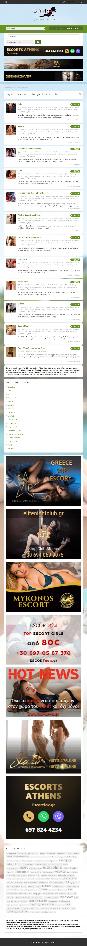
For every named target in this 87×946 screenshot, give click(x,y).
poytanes (51, 890)
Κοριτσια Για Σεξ (52, 901)
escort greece (22, 872)
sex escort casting (12, 893)
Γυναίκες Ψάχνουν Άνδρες (43, 109)
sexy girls (37, 893)
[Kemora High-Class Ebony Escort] (11, 201)
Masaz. (46, 886)
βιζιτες (42, 908)
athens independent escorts (18, 857)
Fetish (29, 107)
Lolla (20, 104)
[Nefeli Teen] (11, 290)
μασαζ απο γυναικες (17, 911)
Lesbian (43, 107)
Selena (21, 304)
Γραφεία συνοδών (13, 427)
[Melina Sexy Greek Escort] (11, 223)
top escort (18, 897)
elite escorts (55, 864)
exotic (38, 875)
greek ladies (18, 882)
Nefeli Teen (23, 282)
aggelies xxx (22, 853)
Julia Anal (22, 259)
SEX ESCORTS (23, 893)
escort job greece (48, 872)
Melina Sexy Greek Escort (29, 215)
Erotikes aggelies (12, 868)
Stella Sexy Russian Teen (29, 237)
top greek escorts (37, 897)
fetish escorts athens (30, 879)
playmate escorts (33, 890)
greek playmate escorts (30, 882)
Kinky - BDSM (36, 107)
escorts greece (22, 875)
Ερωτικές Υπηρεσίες (57, 109)
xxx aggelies (15, 901)
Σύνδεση (79, 2)
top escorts (26, 897)
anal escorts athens (33, 853)
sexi (30, 894)
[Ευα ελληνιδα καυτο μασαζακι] (11, 356)
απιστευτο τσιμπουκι (28, 908)
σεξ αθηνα (45, 912)
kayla (8, 886)
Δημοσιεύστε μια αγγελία (66, 28)
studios (72, 893)
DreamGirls (22, 111)
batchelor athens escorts (40, 861)
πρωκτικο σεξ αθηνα (34, 912)
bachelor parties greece (57, 857)
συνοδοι (53, 912)
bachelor (33, 857)
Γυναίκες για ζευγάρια (30, 109)
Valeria (21, 126)
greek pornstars (43, 882)
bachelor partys (27, 861)
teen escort (10, 897)
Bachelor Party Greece (14, 861)
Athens (42, 853)
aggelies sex (11, 853)
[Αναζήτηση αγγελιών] (38, 42)
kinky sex (24, 886)
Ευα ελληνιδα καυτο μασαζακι (31, 348)
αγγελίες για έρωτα (64, 901)
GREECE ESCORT (44, 879)
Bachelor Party (71, 857)
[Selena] (11, 312)
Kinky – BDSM (12, 398)
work (8, 901)
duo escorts (46, 864)
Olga (20, 171)
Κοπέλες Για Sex (67, 109)
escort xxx (31, 875)
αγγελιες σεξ (59, 905)
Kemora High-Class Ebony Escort (33, 193)
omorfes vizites (12, 890)
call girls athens (27, 864)
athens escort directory (56, 853)
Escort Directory (70, 868)
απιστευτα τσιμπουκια (13, 908)
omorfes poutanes (72, 886)
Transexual (11, 412)
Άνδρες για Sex (12, 419)
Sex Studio (48, 107)
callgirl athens (53, 861)
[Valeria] (11, 134)
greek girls (10, 882)
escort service (11, 875)
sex (70, 889)
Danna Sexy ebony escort (29, 148)
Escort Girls (24, 107)
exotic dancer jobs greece (66, 875)
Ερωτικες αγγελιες (38, 901)
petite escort (23, 890)
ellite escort (64, 864)
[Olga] (11, 179)
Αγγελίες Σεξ (62, 107)
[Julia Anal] (11, 267)
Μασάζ (75, 109)
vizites (76, 897)
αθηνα (67, 905)
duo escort (38, 864)
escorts (60, 871)
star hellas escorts (48, 893)
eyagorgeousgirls (31, 351)
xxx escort (24, 901)
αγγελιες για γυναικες (42, 904)
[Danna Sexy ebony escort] (11, 157)
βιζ (37, 908)
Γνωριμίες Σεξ (70, 107)
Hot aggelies (72, 882)
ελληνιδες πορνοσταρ (52, 908)
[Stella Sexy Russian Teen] (11, 245)
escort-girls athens (35, 868)
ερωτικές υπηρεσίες (67, 908)
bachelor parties (43, 857)
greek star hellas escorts (56, 882)
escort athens (52, 867)
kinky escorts (16, 886)
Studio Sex (55, 107)
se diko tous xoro (61, 890)
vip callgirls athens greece (51, 897)
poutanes (43, 890)
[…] (64, 117)
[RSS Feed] (6, 2)
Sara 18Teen (23, 326)
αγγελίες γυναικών (12, 905)
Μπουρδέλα (11, 448)
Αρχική (7, 87)
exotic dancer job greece (49, 875)
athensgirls (73, 853)
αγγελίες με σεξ (23, 905)
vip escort (66, 897)
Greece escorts (56, 879)
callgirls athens (13, 864)
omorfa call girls (58, 886)
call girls (65, 860)
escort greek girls (35, 872)
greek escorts (69, 878)
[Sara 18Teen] (11, 334)
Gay (9, 394)
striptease (62, 894)
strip (56, 894)
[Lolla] (11, 112)
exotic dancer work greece (15, 879)
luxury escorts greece (34, 886)
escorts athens (72, 872)
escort (24, 867)
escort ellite (10, 872)
